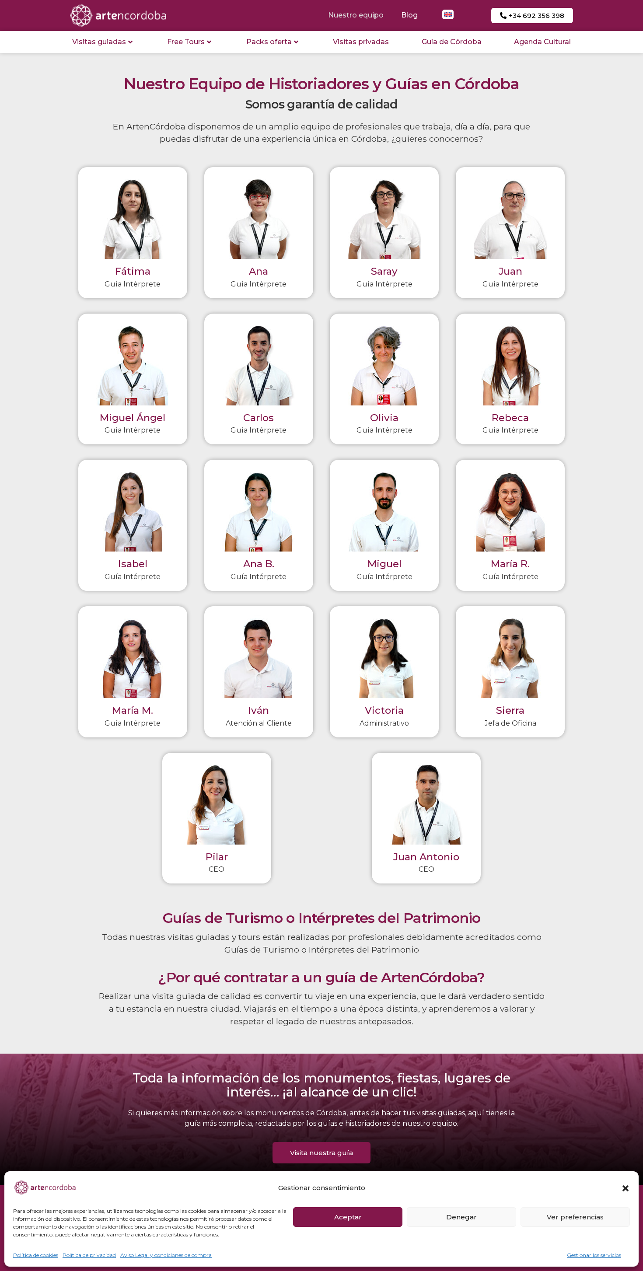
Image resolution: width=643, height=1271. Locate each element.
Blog (409, 15)
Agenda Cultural (542, 42)
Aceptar (348, 1217)
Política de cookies (35, 1255)
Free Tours (186, 42)
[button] (625, 1188)
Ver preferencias (575, 1217)
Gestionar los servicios (594, 1255)
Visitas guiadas (99, 42)
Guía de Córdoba (452, 42)
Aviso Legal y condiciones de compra (166, 1255)
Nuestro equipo (356, 15)
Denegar (461, 1217)
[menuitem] (448, 14)
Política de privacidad (89, 1255)
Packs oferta (269, 42)
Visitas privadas (361, 42)
